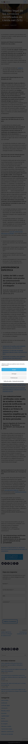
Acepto (14, 369)
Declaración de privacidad (18, 381)
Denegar (14, 373)
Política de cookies (8, 381)
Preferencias (14, 378)
